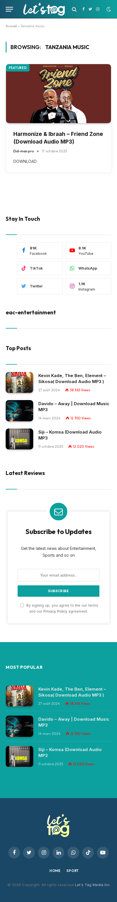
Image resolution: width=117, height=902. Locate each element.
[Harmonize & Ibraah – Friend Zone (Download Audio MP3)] (58, 93)
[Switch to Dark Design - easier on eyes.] (108, 9)
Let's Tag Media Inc (92, 884)
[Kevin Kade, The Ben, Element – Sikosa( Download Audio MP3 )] (19, 382)
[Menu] (9, 9)
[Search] (74, 9)
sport (72, 871)
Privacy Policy (55, 611)
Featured (18, 68)
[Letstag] (44, 9)
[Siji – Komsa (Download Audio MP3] (19, 439)
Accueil (11, 26)
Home (55, 871)
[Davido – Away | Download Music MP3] (19, 410)
